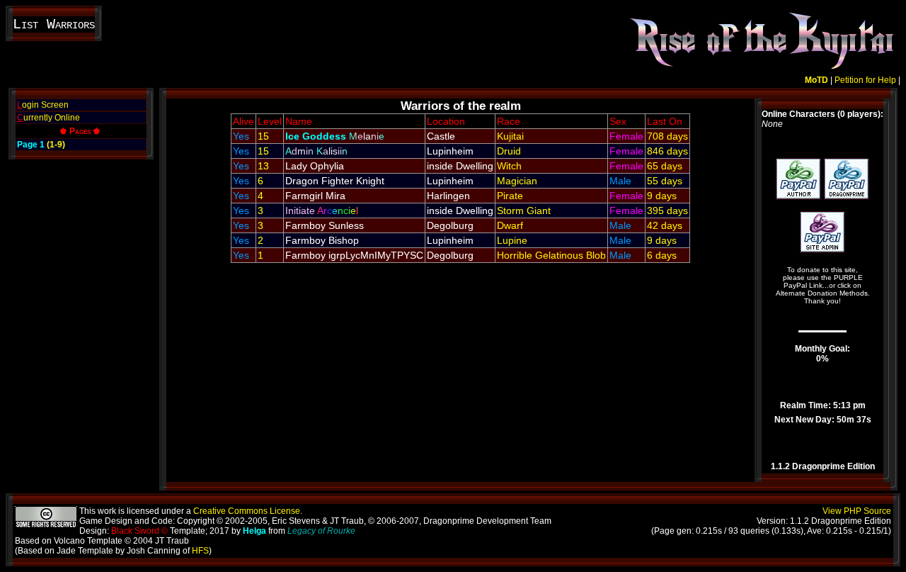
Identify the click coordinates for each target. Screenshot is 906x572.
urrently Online (48, 118)
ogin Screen (43, 105)
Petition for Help (865, 80)
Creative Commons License (246, 511)
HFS (200, 551)
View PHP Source (856, 511)
